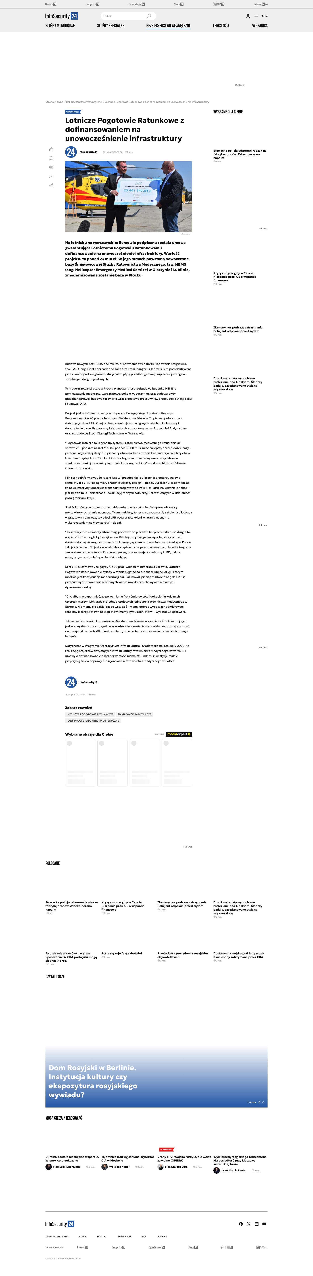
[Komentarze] (51, 158)
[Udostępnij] (51, 185)
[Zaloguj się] (248, 16)
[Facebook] (241, 1224)
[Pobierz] (51, 176)
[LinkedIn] (256, 1224)
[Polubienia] (51, 149)
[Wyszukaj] (149, 16)
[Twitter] (248, 1224)
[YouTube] (264, 1224)
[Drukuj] (51, 167)
